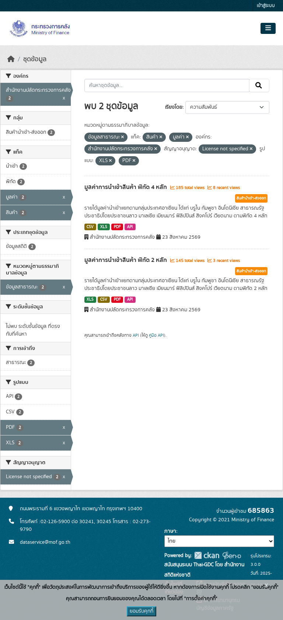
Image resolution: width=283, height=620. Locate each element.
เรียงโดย (173, 107)
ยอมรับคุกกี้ (141, 611)
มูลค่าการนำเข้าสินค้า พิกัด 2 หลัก (126, 260)
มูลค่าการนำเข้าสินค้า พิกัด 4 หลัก (126, 187)
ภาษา (170, 531)
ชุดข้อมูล (34, 59)
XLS (103, 227)
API (130, 227)
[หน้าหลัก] (11, 59)
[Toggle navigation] (268, 28)
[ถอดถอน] (122, 137)
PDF (117, 227)
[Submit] (259, 85)
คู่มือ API (156, 335)
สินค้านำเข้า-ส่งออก (251, 198)
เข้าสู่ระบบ (266, 5)
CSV (90, 227)
